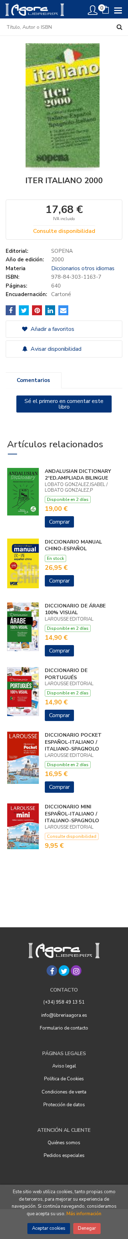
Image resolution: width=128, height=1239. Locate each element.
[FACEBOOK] (52, 970)
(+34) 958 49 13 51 (64, 1002)
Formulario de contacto (64, 1028)
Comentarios (33, 380)
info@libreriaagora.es (64, 1015)
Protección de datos (64, 1105)
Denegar (87, 1228)
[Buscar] (119, 27)
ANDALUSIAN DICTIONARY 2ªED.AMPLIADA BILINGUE (78, 475)
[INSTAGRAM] (76, 970)
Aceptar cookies (48, 1228)
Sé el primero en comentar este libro (64, 404)
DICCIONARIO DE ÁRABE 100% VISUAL (75, 609)
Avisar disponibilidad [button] (55, 349)
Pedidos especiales (64, 1155)
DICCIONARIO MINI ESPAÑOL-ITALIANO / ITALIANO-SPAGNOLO (72, 813)
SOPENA (62, 251)
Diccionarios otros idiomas (82, 268)
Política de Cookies (64, 1079)
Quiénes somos (64, 1143)
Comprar (59, 522)
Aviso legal (64, 1066)
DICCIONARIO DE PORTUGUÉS (66, 674)
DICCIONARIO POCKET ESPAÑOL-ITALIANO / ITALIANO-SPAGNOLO (73, 742)
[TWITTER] (64, 970)
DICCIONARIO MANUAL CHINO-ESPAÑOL (73, 545)
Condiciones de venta (64, 1092)
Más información (83, 1214)
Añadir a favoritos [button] (51, 329)
